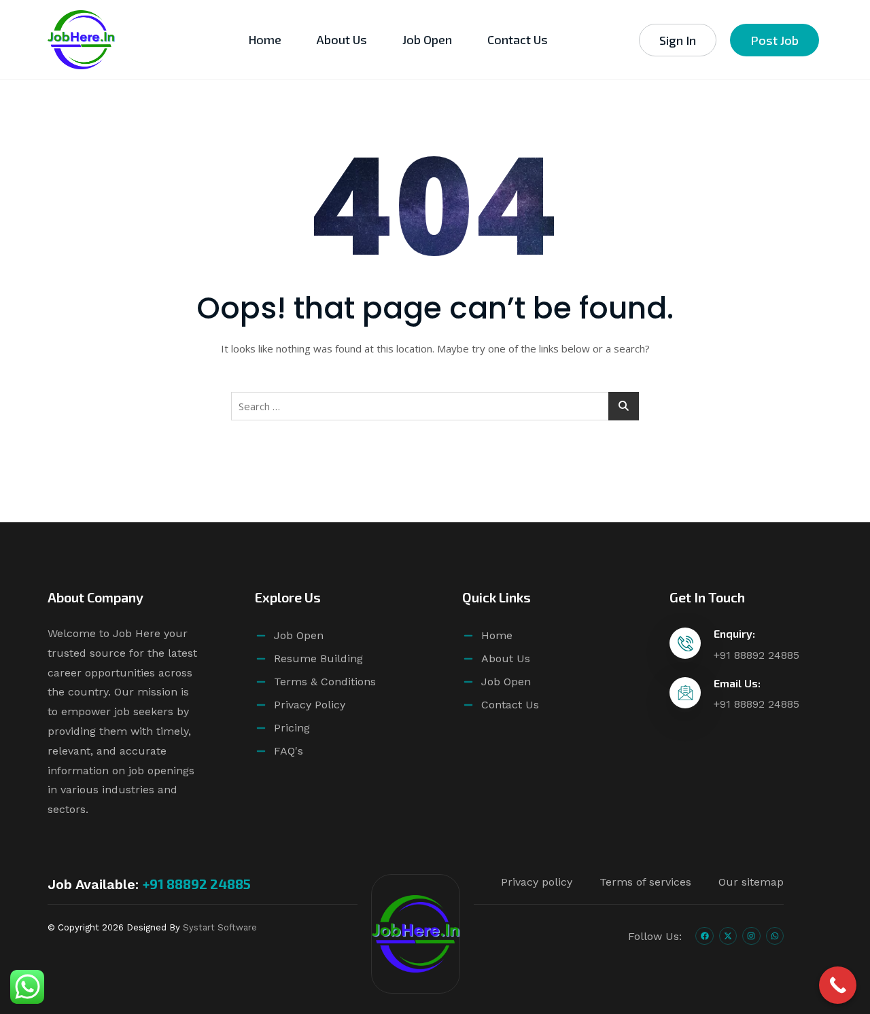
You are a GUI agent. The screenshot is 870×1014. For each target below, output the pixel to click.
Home (264, 39)
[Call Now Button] (837, 985)
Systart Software (220, 927)
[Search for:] (435, 406)
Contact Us (517, 39)
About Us (342, 39)
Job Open (427, 39)
